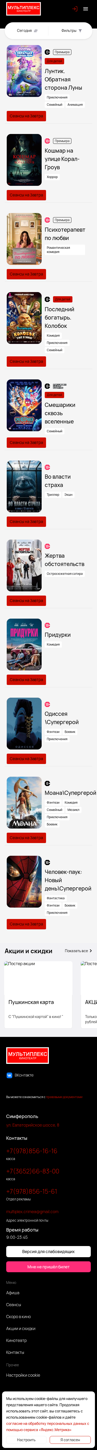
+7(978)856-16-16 (31, 1151)
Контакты (15, 1352)
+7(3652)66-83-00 (32, 1171)
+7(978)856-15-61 (31, 1191)
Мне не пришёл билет (48, 1267)
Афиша (12, 1293)
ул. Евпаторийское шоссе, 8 (32, 1125)
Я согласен (70, 1439)
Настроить (26, 1439)
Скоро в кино (18, 1316)
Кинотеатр (16, 1340)
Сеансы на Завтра (26, 116)
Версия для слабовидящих (48, 1251)
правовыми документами (64, 1097)
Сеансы (13, 1304)
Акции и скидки (20, 1328)
